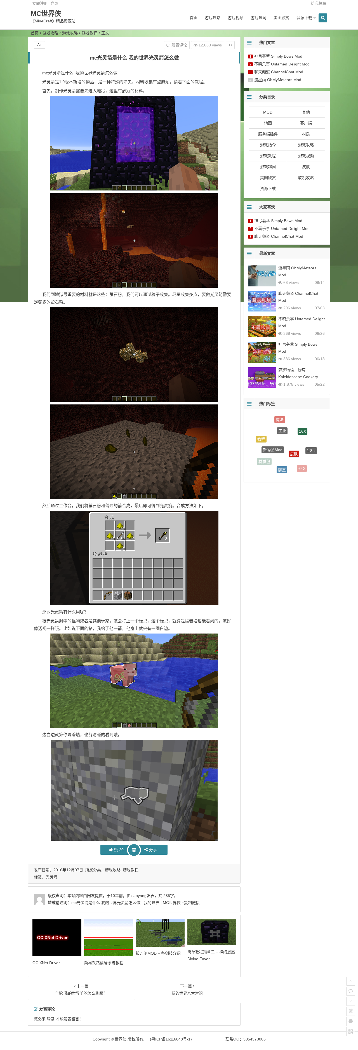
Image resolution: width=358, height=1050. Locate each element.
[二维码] (350, 1031)
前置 (282, 454)
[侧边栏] (230, 45)
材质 (306, 134)
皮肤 (306, 166)
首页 (193, 17)
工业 (282, 418)
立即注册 (40, 3)
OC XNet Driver (46, 962)
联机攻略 (306, 177)
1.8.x (311, 440)
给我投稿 (318, 3)
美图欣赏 (281, 17)
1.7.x (304, 467)
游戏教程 (89, 33)
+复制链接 (190, 902)
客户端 (306, 123)
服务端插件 (268, 134)
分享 (153, 849)
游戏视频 (235, 17)
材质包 (264, 455)
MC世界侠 (46, 13)
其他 (306, 112)
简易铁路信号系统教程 (103, 962)
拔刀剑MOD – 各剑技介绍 (158, 953)
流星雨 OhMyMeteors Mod (277, 79)
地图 (268, 123)
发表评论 (178, 45)
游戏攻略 (212, 17)
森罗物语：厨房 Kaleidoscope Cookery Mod (298, 377)
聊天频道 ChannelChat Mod (278, 72)
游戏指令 (268, 145)
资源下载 (304, 17)
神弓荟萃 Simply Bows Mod (278, 56)
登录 (54, 3)
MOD (267, 112)
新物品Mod (272, 432)
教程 (261, 434)
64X (301, 459)
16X (302, 422)
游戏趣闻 (258, 17)
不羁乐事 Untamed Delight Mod (282, 64)
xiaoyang (139, 895)
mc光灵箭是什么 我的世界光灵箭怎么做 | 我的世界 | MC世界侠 (126, 902)
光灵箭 (51, 877)
